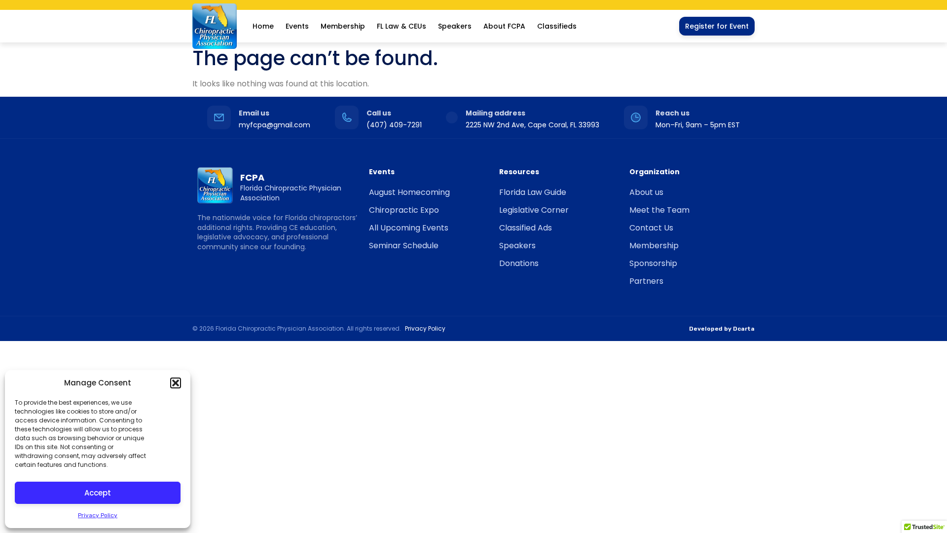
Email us (254, 113)
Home (263, 26)
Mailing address (495, 113)
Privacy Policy (97, 515)
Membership (343, 26)
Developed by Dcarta (722, 328)
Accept (97, 493)
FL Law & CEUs (401, 26)
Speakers (455, 26)
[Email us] (219, 117)
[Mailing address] (452, 117)
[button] (176, 383)
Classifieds (557, 26)
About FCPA (504, 26)
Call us (378, 113)
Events (297, 26)
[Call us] (347, 117)
